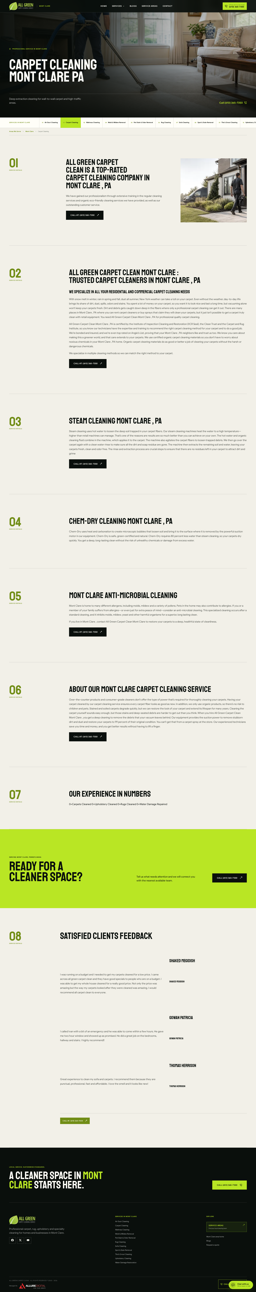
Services (117, 6)
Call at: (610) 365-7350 (83, 215)
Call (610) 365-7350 (231, 102)
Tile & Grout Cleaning (228, 122)
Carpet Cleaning (70, 122)
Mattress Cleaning (91, 122)
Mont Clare (29, 131)
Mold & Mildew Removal (115, 122)
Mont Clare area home (215, 1237)
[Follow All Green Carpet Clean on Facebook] (12, 1240)
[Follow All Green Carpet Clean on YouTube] (28, 1240)
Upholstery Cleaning (123, 1258)
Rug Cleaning (164, 122)
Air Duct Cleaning (50, 122)
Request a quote (212, 1245)
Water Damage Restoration (125, 1262)
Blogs (133, 6)
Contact (168, 6)
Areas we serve (15, 131)
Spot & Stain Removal (204, 122)
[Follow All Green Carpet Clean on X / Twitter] (20, 1240)
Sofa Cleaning (182, 122)
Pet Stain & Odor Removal (142, 122)
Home (104, 6)
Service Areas (149, 6)
